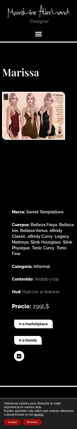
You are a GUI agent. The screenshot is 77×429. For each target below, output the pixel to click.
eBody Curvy (40, 236)
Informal (42, 266)
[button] (38, 34)
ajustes (39, 414)
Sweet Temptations (45, 211)
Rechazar (32, 422)
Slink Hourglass (46, 242)
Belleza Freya (44, 224)
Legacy (62, 236)
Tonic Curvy (43, 247)
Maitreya (20, 242)
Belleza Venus (34, 230)
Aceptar (12, 422)
